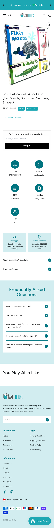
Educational (7, 445)
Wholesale (7, 482)
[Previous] (3, 5)
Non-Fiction (7, 440)
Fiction (5, 436)
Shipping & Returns (37, 440)
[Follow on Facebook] (5, 492)
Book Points (7, 486)
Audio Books (8, 449)
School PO (7, 477)
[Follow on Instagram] (12, 492)
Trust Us (6, 473)
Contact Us (7, 464)
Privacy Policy (35, 449)
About (5, 468)
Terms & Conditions (37, 436)
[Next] (50, 5)
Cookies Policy (36, 445)
